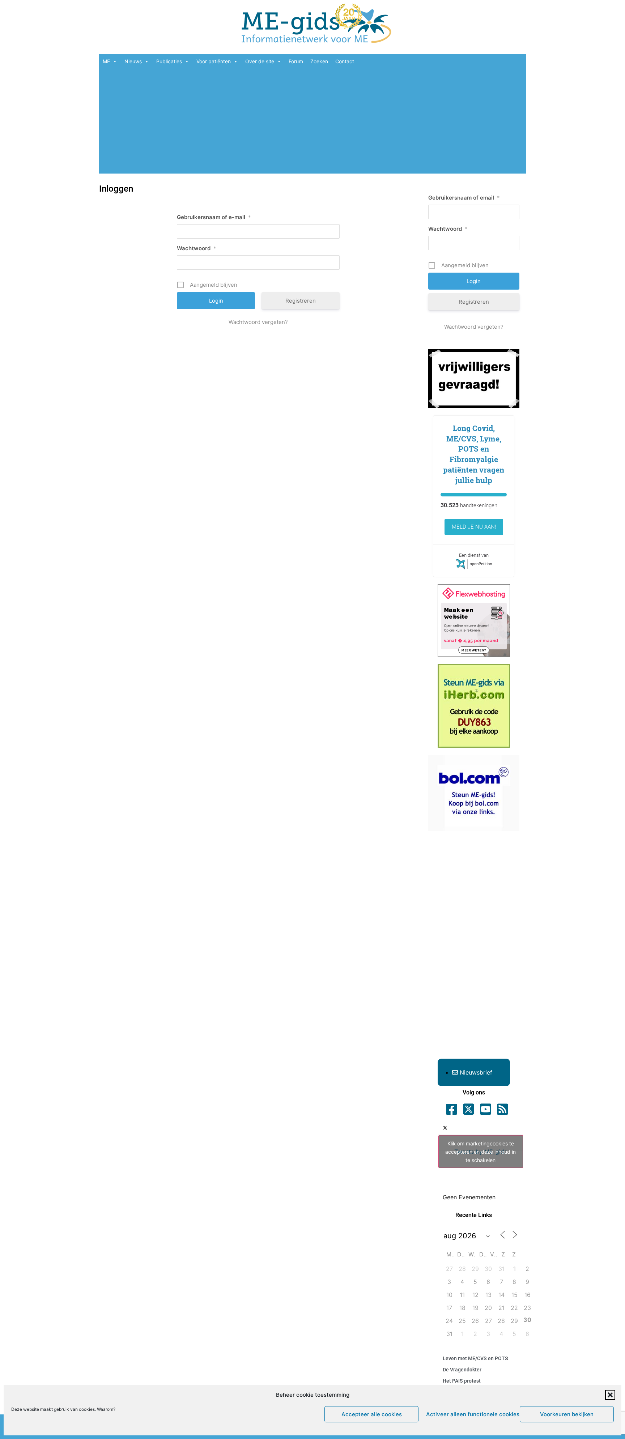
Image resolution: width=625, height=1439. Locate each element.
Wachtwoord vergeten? (258, 322)
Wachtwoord (196, 248)
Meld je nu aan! (474, 527)
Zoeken (319, 61)
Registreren (300, 300)
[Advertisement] (312, 123)
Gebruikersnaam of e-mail (214, 217)
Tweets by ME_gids (480, 1151)
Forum (296, 61)
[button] (610, 1395)
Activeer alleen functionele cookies (471, 1414)
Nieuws (133, 61)
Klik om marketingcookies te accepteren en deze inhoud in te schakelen (480, 1151)
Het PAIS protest (462, 1381)
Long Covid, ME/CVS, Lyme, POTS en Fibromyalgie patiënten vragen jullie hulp (473, 454)
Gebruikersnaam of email (464, 197)
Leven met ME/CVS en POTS (475, 1358)
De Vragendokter (462, 1369)
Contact (344, 61)
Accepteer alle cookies (371, 1414)
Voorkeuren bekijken (567, 1414)
